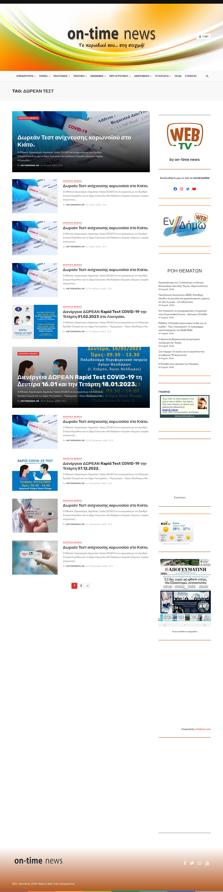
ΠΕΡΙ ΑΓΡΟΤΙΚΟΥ (118, 76)
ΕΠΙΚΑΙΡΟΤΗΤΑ (25, 76)
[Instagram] (181, 189)
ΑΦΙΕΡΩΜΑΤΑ (141, 76)
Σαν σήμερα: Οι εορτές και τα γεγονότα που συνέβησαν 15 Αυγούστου (182, 353)
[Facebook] (175, 189)
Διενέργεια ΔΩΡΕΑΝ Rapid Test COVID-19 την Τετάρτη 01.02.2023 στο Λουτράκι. (105, 314)
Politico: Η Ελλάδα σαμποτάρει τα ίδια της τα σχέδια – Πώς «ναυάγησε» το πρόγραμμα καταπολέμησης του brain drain (182, 327)
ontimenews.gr (75, 205)
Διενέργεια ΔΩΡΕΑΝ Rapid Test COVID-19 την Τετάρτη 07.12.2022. (105, 466)
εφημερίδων (193, 632)
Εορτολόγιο (180, 497)
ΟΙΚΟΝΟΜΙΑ (96, 76)
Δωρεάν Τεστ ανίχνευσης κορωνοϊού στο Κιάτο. (105, 186)
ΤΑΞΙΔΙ (178, 76)
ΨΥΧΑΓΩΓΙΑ (162, 76)
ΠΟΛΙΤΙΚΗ (79, 76)
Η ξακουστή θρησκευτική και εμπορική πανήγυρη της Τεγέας (179, 341)
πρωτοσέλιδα (179, 632)
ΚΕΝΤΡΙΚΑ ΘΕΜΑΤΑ (28, 118)
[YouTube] (194, 189)
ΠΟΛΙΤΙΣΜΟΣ (60, 76)
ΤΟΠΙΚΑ (43, 76)
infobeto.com (203, 729)
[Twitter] (188, 189)
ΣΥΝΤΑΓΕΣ (191, 76)
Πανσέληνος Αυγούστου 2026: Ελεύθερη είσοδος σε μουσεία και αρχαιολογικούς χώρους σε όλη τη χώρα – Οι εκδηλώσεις (184, 298)
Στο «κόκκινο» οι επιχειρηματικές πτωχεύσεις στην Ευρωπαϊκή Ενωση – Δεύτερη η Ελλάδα (183, 312)
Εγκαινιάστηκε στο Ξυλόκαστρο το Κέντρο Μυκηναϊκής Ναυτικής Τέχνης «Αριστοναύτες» (183, 284)
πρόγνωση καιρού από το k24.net (176, 544)
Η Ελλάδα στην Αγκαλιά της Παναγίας (179, 364)
